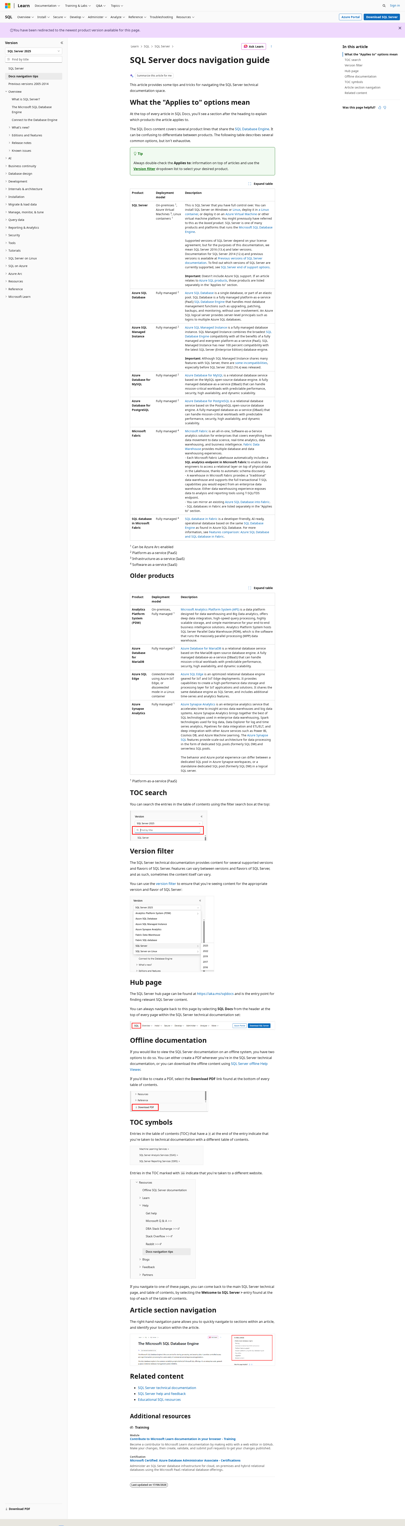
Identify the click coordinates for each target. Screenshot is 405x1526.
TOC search (353, 60)
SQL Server (162, 46)
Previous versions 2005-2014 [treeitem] (28, 84)
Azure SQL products (213, 280)
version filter (166, 883)
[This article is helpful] (379, 107)
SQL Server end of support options (245, 267)
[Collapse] (62, 42)
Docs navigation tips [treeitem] (23, 76)
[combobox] (33, 51)
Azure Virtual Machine (241, 214)
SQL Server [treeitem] (16, 68)
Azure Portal (351, 17)
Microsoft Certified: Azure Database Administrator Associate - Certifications (185, 1460)
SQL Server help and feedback (162, 1393)
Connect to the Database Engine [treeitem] (34, 120)
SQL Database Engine (252, 129)
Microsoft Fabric (196, 431)
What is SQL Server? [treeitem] (26, 99)
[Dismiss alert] (400, 28)
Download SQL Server (382, 17)
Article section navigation (363, 87)
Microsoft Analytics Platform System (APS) (210, 609)
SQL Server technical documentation (167, 1387)
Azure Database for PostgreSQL (207, 401)
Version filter (144, 168)
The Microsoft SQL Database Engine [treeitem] (32, 109)
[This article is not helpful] (384, 107)
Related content (356, 93)
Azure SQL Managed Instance (206, 327)
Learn (135, 46)
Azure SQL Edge (192, 674)
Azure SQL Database (199, 293)
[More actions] (271, 46)
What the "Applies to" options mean (371, 54)
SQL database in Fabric (201, 519)
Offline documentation (361, 76)
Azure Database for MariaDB (201, 648)
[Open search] (384, 5)
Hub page (352, 71)
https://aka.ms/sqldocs (215, 993)
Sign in (395, 5)
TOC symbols (354, 82)
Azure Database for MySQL (204, 375)
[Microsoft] (8, 5)
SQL (146, 46)
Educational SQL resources (159, 1399)
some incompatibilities (251, 363)
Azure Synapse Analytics (198, 704)
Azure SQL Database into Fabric (247, 502)
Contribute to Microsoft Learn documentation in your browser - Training (183, 1439)
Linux (236, 210)
